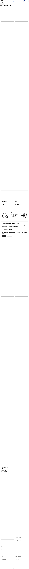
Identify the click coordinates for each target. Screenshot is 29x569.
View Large (27, 473)
